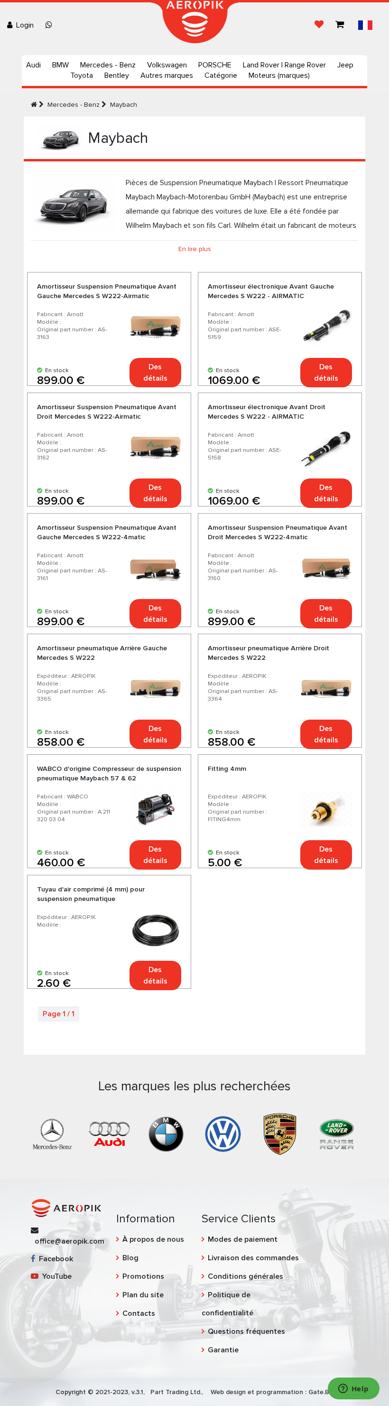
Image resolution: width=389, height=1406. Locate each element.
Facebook (54, 1259)
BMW (60, 65)
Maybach (123, 105)
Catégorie (220, 75)
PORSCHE (215, 65)
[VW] (223, 1133)
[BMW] (166, 1133)
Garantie (223, 1350)
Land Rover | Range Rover (284, 65)
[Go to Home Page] (34, 105)
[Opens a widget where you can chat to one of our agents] (353, 1389)
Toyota (81, 75)
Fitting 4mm (227, 769)
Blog (130, 1258)
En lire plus (194, 249)
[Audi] (109, 1133)
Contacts (138, 1313)
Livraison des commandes (253, 1258)
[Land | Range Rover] (336, 1133)
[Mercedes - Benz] (52, 1133)
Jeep (345, 65)
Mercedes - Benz (108, 65)
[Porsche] (280, 1133)
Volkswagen (167, 65)
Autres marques (166, 75)
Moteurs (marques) (279, 75)
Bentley (116, 75)
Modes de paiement (243, 1239)
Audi (33, 65)
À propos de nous (153, 1239)
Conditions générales (245, 1276)
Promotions (143, 1276)
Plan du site (143, 1295)
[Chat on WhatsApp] (51, 25)
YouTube (55, 1276)
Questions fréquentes (246, 1331)
